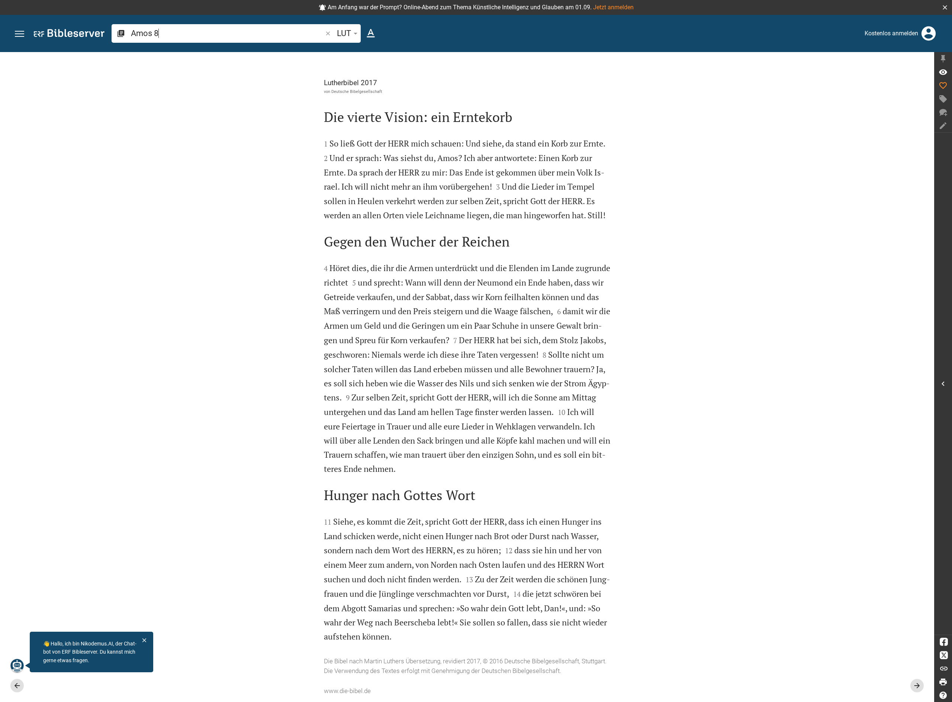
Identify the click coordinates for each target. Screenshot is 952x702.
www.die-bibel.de (347, 691)
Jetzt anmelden (613, 7)
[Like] (943, 85)
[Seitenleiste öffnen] (943, 384)
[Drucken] (943, 682)
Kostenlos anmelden (891, 33)
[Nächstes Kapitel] (917, 685)
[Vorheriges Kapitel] (17, 685)
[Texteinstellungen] (370, 33)
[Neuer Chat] (943, 112)
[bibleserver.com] (69, 34)
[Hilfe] (943, 695)
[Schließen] (144, 640)
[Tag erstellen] (943, 99)
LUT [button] (344, 33)
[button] (945, 7)
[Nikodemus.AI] (17, 665)
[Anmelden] (928, 33)
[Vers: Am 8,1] (943, 72)
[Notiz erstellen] (943, 125)
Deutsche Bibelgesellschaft (356, 91)
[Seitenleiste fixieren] (943, 58)
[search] (227, 33)
